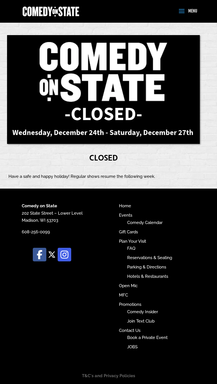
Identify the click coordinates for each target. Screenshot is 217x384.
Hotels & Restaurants (147, 276)
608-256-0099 (36, 231)
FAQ (131, 248)
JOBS (132, 346)
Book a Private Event (147, 337)
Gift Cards (128, 231)
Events (125, 215)
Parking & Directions (146, 267)
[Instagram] (64, 254)
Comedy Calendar (144, 222)
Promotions (130, 304)
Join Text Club (141, 321)
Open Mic (128, 285)
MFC (123, 295)
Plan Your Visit (132, 241)
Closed (103, 157)
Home (125, 205)
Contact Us (129, 330)
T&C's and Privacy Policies (108, 375)
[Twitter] (52, 254)
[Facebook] (39, 254)
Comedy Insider (142, 311)
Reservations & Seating (149, 257)
